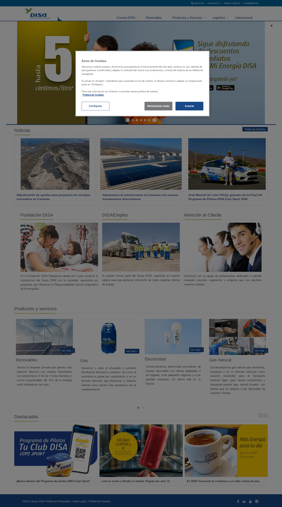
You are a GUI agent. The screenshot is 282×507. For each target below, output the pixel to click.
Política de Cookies (93, 94)
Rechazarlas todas (158, 106)
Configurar (95, 106)
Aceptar (189, 106)
